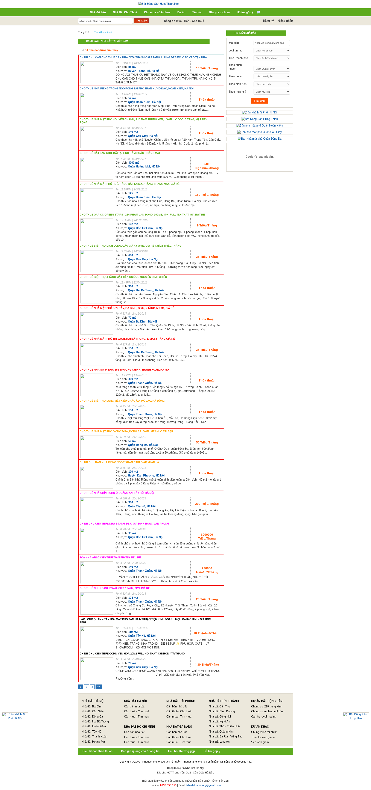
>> (98, 686)
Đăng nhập (285, 20)
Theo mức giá (237, 91)
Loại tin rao (235, 50)
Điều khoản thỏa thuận (97, 751)
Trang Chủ (83, 32)
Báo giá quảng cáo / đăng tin (140, 751)
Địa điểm (234, 42)
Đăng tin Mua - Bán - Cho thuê (184, 21)
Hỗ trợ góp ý (212, 751)
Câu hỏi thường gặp (181, 751)
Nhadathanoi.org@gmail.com (203, 785)
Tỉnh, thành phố (238, 58)
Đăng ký (268, 20)
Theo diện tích (237, 84)
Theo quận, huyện (236, 66)
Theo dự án (236, 76)
